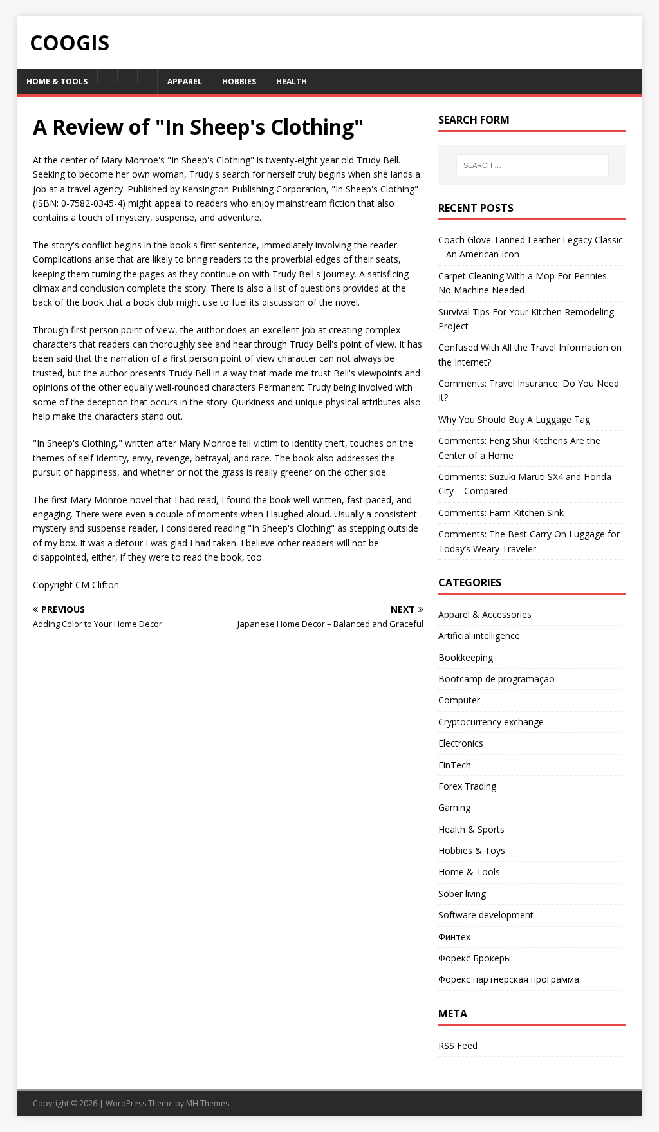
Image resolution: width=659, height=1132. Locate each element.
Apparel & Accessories (485, 614)
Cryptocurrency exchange (491, 722)
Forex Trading (467, 786)
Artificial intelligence (479, 635)
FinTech (454, 765)
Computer (459, 700)
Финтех (454, 937)
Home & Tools (469, 872)
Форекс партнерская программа (508, 979)
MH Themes (207, 1103)
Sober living (462, 893)
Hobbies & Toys (471, 850)
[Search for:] (532, 165)
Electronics (460, 743)
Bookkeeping (465, 657)
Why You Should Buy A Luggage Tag (514, 419)
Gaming (454, 807)
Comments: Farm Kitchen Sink (501, 512)
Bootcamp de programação (496, 679)
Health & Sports (471, 829)
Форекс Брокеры (474, 958)
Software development (486, 915)
